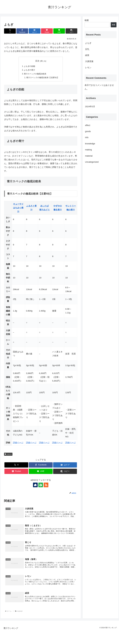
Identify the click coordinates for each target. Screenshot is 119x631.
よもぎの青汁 (29, 70)
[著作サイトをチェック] (35, 485)
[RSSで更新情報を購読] (46, 485)
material (9, 454)
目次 (37, 61)
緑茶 (87, 55)
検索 (87, 20)
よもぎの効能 (29, 66)
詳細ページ (18, 442)
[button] (71, 31)
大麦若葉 (89, 61)
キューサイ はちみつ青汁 (18, 208)
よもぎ (88, 43)
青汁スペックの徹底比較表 (35, 74)
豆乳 (87, 49)
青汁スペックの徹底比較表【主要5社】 (42, 77)
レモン (88, 67)
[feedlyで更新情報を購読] (40, 485)
